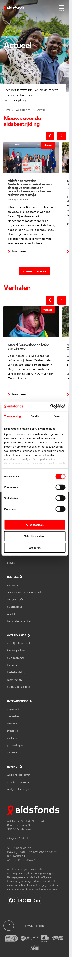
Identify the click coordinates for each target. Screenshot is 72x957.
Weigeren (35, 547)
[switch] (60, 487)
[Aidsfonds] (13, 7)
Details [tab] (34, 416)
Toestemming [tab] (12, 416)
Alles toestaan (34, 524)
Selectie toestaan (34, 536)
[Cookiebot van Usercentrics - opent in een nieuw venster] (50, 406)
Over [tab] (57, 416)
